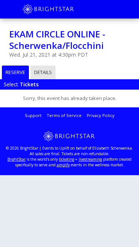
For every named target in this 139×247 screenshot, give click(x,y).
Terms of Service (64, 115)
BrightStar (16, 159)
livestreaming (90, 159)
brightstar (59, 9)
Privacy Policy (101, 115)
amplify (63, 164)
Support (33, 115)
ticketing (66, 159)
